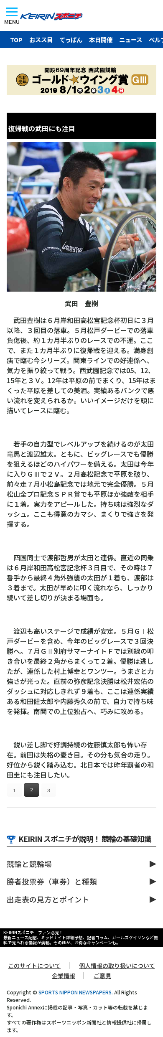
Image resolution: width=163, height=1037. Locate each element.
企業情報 (63, 975)
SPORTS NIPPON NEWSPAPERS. (75, 992)
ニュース (130, 39)
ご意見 (102, 975)
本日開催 (100, 39)
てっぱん (70, 39)
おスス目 (41, 39)
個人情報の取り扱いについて (117, 965)
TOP (16, 39)
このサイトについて (34, 965)
